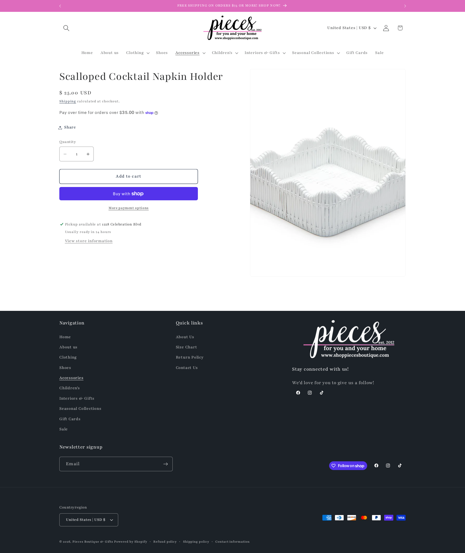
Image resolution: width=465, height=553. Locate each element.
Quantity (67, 142)
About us (68, 347)
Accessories (71, 377)
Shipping (67, 101)
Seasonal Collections (80, 408)
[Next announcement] (405, 6)
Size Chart (186, 347)
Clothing (68, 357)
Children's (69, 388)
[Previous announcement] (60, 6)
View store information (89, 241)
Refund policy (165, 541)
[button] (66, 28)
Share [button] (70, 127)
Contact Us (187, 367)
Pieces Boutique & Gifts (92, 541)
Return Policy (190, 357)
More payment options (128, 208)
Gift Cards (70, 418)
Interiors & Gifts (76, 398)
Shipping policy (196, 541)
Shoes (65, 367)
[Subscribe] (165, 464)
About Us (185, 336)
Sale (63, 429)
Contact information (232, 541)
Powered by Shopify (130, 541)
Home (65, 336)
